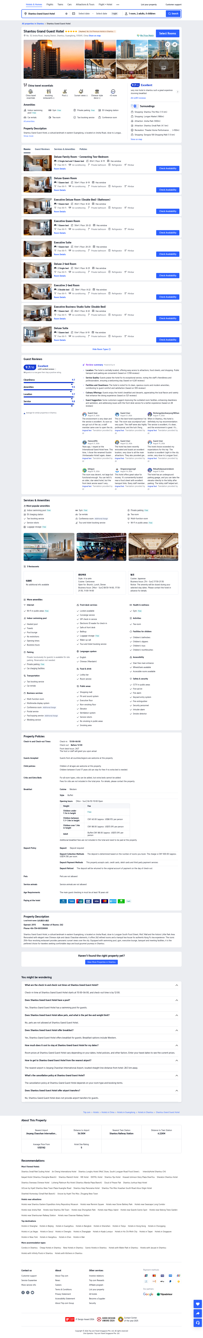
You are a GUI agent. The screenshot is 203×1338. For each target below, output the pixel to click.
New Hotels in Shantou (73, 1248)
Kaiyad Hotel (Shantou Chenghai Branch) (38, 1177)
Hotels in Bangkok (83, 1226)
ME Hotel (85, 1177)
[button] (118, 4)
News (57, 1280)
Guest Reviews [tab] (42, 149)
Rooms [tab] (27, 149)
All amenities (29, 121)
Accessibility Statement (65, 1299)
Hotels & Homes (34, 4)
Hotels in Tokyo (119, 1226)
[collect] (198, 1304)
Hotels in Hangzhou (48, 1237)
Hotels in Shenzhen (102, 1226)
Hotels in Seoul (46, 1231)
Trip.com (86, 1112)
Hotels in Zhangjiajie (82, 1231)
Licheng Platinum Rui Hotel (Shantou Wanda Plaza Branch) (77, 1183)
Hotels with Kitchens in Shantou (68, 1253)
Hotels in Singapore (163, 1231)
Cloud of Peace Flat (112, 1183)
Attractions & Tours (85, 4)
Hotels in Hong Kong (137, 1226)
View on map (136, 139)
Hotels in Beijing (47, 1226)
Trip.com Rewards (96, 1280)
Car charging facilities (36, 668)
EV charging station (35, 514)
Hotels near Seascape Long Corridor (150, 1204)
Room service (85, 679)
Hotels (96, 1112)
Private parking (137, 510)
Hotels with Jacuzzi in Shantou (153, 1248)
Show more (28, 136)
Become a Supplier (97, 1299)
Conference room (86, 518)
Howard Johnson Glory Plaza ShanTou (139, 1177)
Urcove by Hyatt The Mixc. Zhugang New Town (77, 1194)
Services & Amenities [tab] (64, 149)
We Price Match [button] (147, 35)
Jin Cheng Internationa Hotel (64, 1171)
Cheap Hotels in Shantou (50, 1248)
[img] (54, 59)
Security (92, 1303)
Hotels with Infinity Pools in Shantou (37, 1253)
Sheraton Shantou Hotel (167, 1177)
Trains (60, 4)
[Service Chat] (198, 1323)
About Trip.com (61, 1276)
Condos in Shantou (29, 1248)
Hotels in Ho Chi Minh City (126, 1231)
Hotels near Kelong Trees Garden (163, 1210)
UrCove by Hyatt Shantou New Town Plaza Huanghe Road (46, 1188)
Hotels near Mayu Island (108, 1210)
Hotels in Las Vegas (29, 1231)
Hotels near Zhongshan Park (84, 1210)
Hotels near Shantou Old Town (56, 1210)
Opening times (33, 641)
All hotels (93, 1294)
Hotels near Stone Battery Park (119, 1204)
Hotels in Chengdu (63, 1231)
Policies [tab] (83, 149)
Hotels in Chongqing (156, 1226)
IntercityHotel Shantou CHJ (154, 1171)
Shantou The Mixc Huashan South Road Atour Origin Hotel (127, 1188)
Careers (58, 1285)
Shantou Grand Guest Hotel (44, 31)
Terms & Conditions (63, 1289)
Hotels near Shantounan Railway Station (38, 1215)
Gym (81, 510)
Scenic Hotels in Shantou (96, 1248)
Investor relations (96, 1276)
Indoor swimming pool (36, 510)
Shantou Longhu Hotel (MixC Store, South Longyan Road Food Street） (109, 1171)
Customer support (29, 1276)
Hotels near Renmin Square (92, 1204)
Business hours (33, 645)
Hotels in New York (29, 1237)
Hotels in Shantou (145, 1112)
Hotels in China (108, 1112)
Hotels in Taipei (146, 1231)
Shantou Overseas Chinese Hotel (35, 1183)
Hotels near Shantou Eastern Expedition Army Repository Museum (49, 1204)
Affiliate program (96, 1285)
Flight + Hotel (105, 4)
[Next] (178, 546)
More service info (28, 1285)
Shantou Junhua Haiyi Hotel (135, 1183)
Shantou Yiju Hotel (112, 1177)
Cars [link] (70, 4)
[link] (149, 4)
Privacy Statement (63, 1294)
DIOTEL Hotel (96, 1177)
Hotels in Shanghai (29, 1226)
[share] (198, 1313)
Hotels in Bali (79, 1237)
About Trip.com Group (64, 1303)
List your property (96, 1289)
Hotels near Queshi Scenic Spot (134, 1210)
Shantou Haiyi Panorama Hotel (86, 1188)
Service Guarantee (29, 1280)
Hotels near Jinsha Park (31, 1210)
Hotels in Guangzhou (65, 1226)
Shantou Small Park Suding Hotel (35, 1171)
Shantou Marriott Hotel (68, 1177)
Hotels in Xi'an (65, 1237)
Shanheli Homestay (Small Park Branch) (38, 1194)
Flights (50, 4)
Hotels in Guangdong (126, 1112)
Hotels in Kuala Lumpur (103, 1231)
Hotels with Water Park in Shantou (123, 1248)
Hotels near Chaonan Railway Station (73, 1215)
